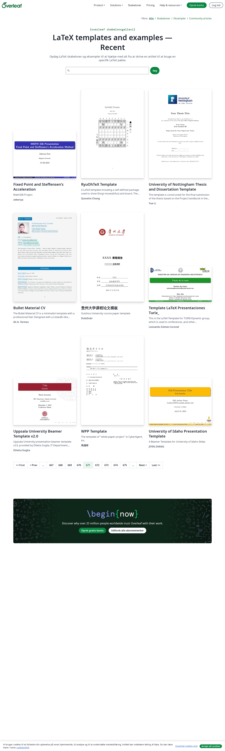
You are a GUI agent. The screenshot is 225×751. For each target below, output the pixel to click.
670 (79, 465)
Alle (151, 18)
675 (125, 465)
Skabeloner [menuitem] (134, 5)
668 (60, 465)
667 (51, 465)
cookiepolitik (22, 747)
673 (106, 465)
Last (156, 465)
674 (116, 465)
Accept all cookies (210, 746)
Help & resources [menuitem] (170, 5)
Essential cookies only (186, 746)
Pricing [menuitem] (150, 5)
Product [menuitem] (98, 5)
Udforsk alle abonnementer (127, 530)
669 (70, 465)
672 (97, 465)
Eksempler (180, 18)
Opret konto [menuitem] (196, 5)
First (20, 465)
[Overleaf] (12, 5)
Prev (33, 465)
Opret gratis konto (92, 530)
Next (143, 465)
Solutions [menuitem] (115, 5)
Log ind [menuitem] (216, 5)
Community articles (200, 18)
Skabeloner (163, 18)
